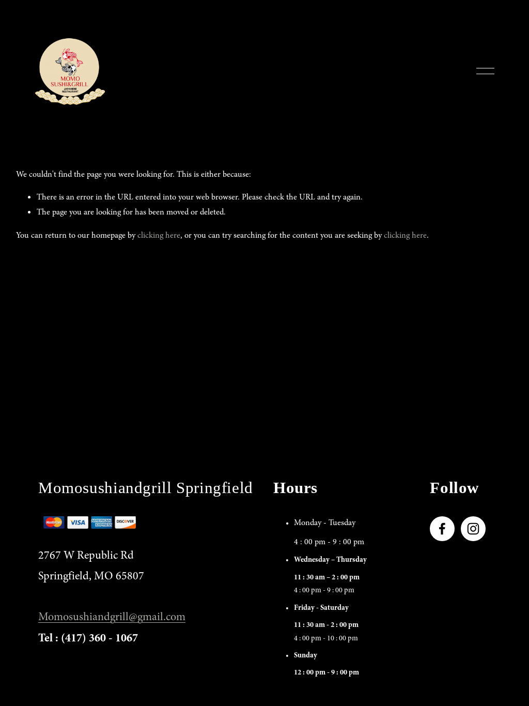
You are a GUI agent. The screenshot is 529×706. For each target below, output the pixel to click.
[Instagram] (473, 528)
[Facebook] (442, 528)
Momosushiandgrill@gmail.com (111, 616)
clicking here (158, 235)
